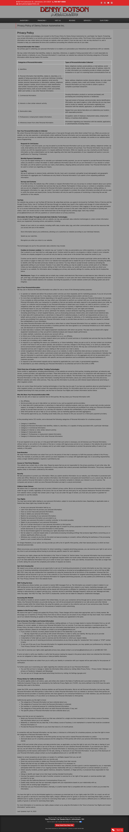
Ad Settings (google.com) (77, 673)
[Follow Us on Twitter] (105, 2)
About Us (67, 817)
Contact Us (71, 817)
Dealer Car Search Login (52, 821)
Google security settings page (71, 210)
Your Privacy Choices (74, 821)
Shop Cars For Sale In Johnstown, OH (56, 817)
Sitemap (67, 821)
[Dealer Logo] (64, 12)
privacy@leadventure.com (26, 213)
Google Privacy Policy (24, 204)
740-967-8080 (60, 2)
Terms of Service (100, 202)
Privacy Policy (78, 817)
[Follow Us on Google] (111, 2)
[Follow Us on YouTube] (108, 2)
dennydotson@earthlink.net (28, 4)
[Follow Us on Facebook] (101, 2)
